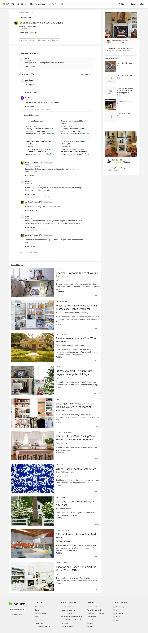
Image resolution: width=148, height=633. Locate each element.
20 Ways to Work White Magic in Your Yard (75, 503)
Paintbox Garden (64, 508)
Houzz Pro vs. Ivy (66, 613)
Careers (37, 610)
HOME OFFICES (61, 563)
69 (99, 524)
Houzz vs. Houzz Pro (68, 610)
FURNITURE (60, 269)
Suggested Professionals (95, 613)
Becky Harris (63, 443)
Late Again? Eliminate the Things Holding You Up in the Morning (75, 405)
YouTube (119, 617)
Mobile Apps (39, 623)
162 (98, 361)
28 (99, 296)
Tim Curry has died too (124, 76)
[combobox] (83, 4)
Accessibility (91, 617)
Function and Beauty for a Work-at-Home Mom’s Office (76, 568)
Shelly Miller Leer (65, 378)
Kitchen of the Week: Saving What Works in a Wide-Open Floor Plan (76, 438)
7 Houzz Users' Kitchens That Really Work (76, 536)
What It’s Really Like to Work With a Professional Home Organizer (76, 307)
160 (98, 393)
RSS (117, 620)
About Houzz (39, 607)
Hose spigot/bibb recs (124, 63)
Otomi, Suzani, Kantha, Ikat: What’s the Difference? (76, 470)
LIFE (57, 367)
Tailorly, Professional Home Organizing (73, 312)
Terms (37, 617)
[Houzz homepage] (8, 3)
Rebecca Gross (64, 280)
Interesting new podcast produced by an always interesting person (125, 90)
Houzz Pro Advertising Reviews (71, 617)
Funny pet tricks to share (125, 101)
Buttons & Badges (67, 626)
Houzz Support (92, 620)
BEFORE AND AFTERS (63, 432)
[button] (57, 63)
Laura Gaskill (63, 476)
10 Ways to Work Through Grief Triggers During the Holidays (74, 372)
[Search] (53, 4)
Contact (90, 623)
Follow (56, 40)
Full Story (60, 292)
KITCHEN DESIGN (62, 530)
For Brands (64, 623)
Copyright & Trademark (43, 626)
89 (99, 459)
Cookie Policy (39, 620)
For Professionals (67, 607)
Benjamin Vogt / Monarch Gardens (71, 345)
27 (99, 328)
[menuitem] (22, 4)
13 (99, 589)
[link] (123, 43)
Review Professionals (94, 610)
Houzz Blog (120, 607)
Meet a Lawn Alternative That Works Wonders (77, 340)
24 (99, 557)
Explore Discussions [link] (26, 13)
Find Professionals (38, 4)
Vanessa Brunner (64, 541)
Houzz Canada (92, 607)
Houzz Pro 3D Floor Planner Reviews (73, 620)
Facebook (119, 613)
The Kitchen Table (26, 17)
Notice (43, 613)
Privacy (37, 613)
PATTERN (59, 465)
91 (99, 426)
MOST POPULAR (61, 334)
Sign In (89, 626)
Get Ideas (21, 4)
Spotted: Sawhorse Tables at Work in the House (77, 274)
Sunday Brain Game (123, 114)
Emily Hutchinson (65, 410)
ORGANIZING (61, 301)
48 (98, 491)
